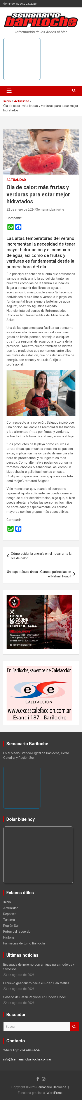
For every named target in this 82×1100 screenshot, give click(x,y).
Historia (8, 937)
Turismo (9, 920)
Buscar (74, 1027)
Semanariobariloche (50, 209)
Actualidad (16, 180)
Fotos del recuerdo (17, 932)
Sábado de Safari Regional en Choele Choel (34, 997)
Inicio (7, 902)
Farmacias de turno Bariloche (24, 943)
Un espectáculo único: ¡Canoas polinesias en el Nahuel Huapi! (39, 574)
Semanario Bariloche (51, 1087)
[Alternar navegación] (9, 91)
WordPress (55, 1093)
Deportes (9, 914)
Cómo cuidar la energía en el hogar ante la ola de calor (41, 556)
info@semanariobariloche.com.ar (27, 1059)
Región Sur (11, 926)
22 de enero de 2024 (21, 209)
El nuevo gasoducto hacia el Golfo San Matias (36, 983)
